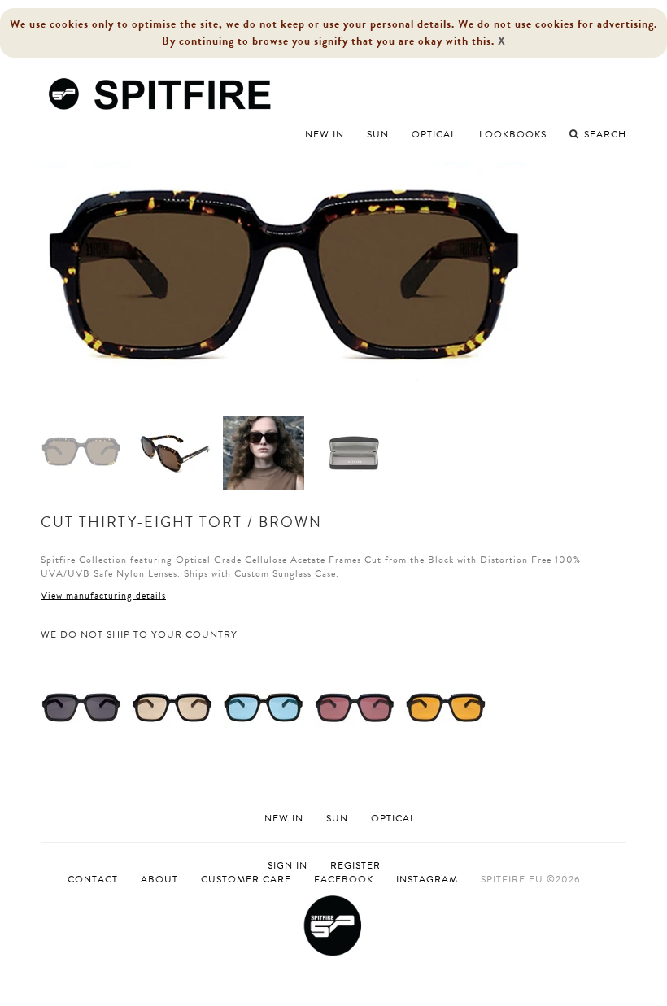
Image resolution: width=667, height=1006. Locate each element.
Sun (378, 134)
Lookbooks (513, 134)
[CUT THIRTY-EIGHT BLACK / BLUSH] (354, 707)
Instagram (427, 879)
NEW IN (283, 818)
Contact (93, 879)
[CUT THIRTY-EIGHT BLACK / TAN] (172, 707)
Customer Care (246, 879)
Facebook (343, 879)
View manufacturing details (103, 595)
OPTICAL (393, 818)
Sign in (287, 866)
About (159, 879)
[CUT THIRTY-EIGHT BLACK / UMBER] (445, 707)
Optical (434, 134)
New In (324, 134)
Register (355, 866)
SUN (337, 818)
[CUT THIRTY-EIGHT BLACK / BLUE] (263, 707)
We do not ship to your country (139, 635)
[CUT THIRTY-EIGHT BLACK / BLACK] (81, 707)
